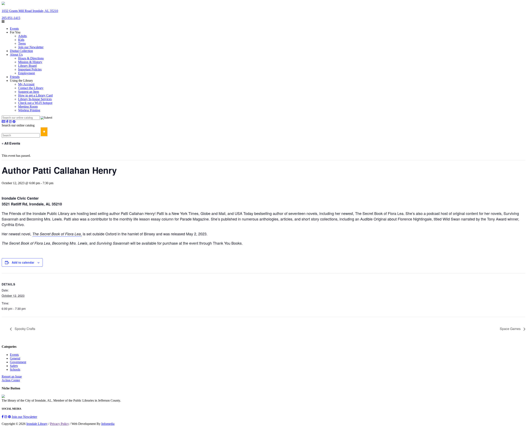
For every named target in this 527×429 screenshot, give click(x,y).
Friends (15, 77)
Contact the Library (30, 88)
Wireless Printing (29, 110)
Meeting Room (28, 106)
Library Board (27, 65)
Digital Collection (21, 51)
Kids (21, 39)
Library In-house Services (35, 99)
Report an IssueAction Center (12, 378)
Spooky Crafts (24, 328)
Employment (26, 73)
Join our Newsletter (30, 47)
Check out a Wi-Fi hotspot (35, 103)
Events (14, 28)
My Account (26, 84)
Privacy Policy (59, 423)
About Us (16, 54)
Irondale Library (37, 423)
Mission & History (30, 62)
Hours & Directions (31, 58)
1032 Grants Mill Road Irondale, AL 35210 (30, 11)
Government (18, 362)
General (15, 358)
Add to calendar (23, 262)
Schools (15, 369)
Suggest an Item (28, 91)
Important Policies (30, 69)
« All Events (11, 143)
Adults (22, 36)
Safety (14, 366)
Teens (22, 43)
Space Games (510, 328)
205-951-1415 (11, 18)
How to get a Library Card (35, 95)
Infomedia (107, 423)
